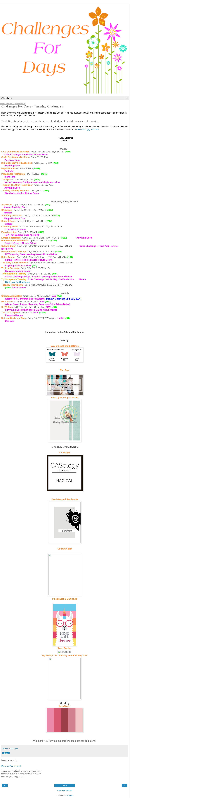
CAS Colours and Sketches (65, 346)
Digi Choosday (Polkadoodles (16, 163)
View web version (64, 791)
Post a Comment (11, 766)
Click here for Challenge (17, 282)
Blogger (70, 795)
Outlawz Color (8, 246)
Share (6, 753)
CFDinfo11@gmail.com (87, 129)
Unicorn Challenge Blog (13, 318)
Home (64, 785)
